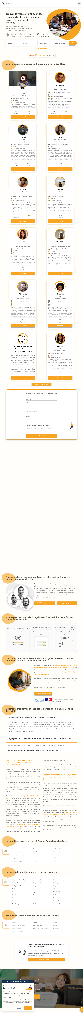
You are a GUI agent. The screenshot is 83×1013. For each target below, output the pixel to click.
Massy (35, 889)
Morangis (56, 883)
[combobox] (11, 43)
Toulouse (56, 898)
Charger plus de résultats (41, 384)
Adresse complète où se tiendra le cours (38, 425)
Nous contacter (66, 603)
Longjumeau (36, 886)
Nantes (35, 901)
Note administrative (18, 855)
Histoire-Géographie (18, 861)
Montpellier (56, 901)
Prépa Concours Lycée (18, 926)
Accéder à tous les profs (46, 959)
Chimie (55, 861)
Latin (13, 849)
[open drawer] (79, 3)
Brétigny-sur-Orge (17, 886)
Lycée (55, 923)
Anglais (14, 858)
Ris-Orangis (15, 895)
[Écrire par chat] (81, 1009)
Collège (35, 923)
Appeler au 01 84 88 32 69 (41, 603)
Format (28, 416)
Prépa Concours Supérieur (40, 929)
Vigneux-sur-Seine (38, 892)
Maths (34, 855)
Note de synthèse (58, 852)
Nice (13, 901)
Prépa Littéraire (16, 929)
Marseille (15, 898)
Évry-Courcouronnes (59, 886)
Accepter (28, 1008)
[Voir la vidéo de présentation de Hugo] (22, 78)
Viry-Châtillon (57, 892)
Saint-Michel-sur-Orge (19, 880)
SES (34, 858)
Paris (54, 895)
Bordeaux (35, 904)
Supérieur (56, 929)
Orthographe (57, 849)
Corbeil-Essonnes (17, 889)
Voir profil (23, 117)
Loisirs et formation (18, 932)
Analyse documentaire (18, 852)
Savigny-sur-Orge (38, 883)
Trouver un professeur (43, 694)
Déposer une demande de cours (23, 378)
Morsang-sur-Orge (58, 880)
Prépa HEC (56, 926)
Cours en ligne (57, 904)
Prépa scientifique (38, 926)
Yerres (35, 895)
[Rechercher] (73, 43)
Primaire (14, 923)
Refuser (19, 1008)
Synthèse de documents (40, 852)
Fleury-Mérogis (16, 883)
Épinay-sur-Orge (38, 880)
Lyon (34, 898)
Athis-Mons (56, 889)
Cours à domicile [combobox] (32, 420)
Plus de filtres (42, 49)
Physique (35, 861)
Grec (34, 849)
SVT (54, 858)
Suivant (41, 436)
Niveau (28, 408)
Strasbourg (15, 904)
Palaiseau (15, 892)
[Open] (20, 43)
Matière (29, 399)
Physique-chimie (58, 855)
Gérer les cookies (7, 1008)
